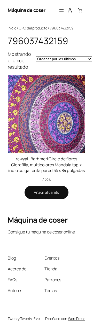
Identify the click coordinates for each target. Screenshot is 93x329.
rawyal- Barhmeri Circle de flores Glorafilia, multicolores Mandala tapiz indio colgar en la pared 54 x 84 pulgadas (46, 164)
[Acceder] (70, 10)
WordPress (76, 318)
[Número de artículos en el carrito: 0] (80, 10)
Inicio (12, 28)
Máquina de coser (26, 10)
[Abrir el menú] (61, 10)
